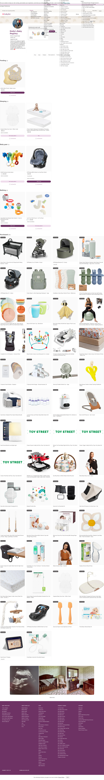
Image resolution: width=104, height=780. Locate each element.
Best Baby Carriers (61, 713)
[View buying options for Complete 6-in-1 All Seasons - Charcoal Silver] (12, 340)
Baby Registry (6, 705)
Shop (40, 705)
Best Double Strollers (61, 731)
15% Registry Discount (6, 719)
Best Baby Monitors (61, 719)
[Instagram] (6, 773)
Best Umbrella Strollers (62, 753)
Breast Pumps (41, 726)
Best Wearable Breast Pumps (63, 755)
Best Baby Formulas (61, 716)
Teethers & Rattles (42, 763)
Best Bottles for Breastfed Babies (64, 724)
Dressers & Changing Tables (43, 741)
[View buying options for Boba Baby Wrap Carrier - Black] (91, 462)
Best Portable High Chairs (62, 738)
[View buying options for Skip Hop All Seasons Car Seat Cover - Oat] (91, 492)
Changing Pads (41, 733)
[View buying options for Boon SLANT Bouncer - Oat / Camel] (91, 401)
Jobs (22, 723)
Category (44, 54)
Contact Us (80, 709)
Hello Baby (23, 721)
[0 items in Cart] (101, 14)
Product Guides (62, 705)
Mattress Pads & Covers (43, 748)
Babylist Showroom (25, 714)
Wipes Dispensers (42, 765)
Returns (79, 713)
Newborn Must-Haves (42, 711)
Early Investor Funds (25, 719)
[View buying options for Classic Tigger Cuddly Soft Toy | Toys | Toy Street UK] (91, 431)
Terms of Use (80, 716)
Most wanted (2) (51, 54)
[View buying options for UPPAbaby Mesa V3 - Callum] (12, 279)
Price (35, 54)
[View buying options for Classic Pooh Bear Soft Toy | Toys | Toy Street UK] (12, 462)
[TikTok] (3, 773)
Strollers (40, 762)
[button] (38, 35)
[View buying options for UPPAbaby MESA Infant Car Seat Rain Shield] (38, 158)
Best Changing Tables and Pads (63, 728)
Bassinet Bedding (42, 719)
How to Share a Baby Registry (7, 718)
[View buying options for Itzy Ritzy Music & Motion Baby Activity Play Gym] (65, 462)
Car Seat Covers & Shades (43, 731)
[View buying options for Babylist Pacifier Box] (38, 492)
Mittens (40, 750)
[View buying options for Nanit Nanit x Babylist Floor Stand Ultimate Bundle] (12, 401)
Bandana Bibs (41, 718)
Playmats (40, 757)
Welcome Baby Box (5, 721)
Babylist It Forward (25, 718)
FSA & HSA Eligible (42, 716)
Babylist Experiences (25, 716)
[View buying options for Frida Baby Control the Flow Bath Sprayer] (38, 643)
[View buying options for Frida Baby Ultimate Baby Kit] (91, 613)
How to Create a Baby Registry (7, 716)
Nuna (39, 753)
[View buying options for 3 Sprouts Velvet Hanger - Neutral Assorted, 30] (38, 370)
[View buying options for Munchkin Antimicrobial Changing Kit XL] (12, 492)
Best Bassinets (60, 723)
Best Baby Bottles (61, 711)
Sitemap (79, 724)
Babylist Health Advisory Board (83, 714)
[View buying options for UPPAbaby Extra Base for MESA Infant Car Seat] (38, 613)
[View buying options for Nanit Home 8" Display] (12, 643)
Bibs (39, 723)
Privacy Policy (80, 718)
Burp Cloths (41, 728)
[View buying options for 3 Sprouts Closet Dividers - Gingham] (12, 370)
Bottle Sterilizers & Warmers (43, 724)
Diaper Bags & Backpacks (43, 736)
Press (23, 726)
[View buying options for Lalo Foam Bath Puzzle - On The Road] (38, 204)
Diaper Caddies (41, 738)
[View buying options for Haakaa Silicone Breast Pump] (91, 552)
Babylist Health (24, 711)
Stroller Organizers (42, 760)
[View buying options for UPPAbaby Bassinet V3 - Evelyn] (65, 248)
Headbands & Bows (42, 743)
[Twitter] (14, 773)
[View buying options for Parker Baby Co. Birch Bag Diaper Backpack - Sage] (38, 279)
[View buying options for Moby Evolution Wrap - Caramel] (65, 552)
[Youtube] (16, 773)
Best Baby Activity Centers (62, 709)
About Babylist (26, 705)
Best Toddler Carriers (61, 743)
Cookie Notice (80, 726)
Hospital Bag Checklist (6, 714)
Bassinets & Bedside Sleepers (44, 721)
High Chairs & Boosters (43, 745)
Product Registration (82, 721)
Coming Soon (41, 709)
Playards (40, 755)
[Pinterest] (11, 773)
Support (80, 705)
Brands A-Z (40, 714)
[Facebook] (8, 773)
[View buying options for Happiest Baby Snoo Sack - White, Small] (12, 115)
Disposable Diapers (42, 740)
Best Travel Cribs (61, 748)
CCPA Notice (80, 723)
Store (39, 54)
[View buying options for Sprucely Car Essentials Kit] (65, 492)
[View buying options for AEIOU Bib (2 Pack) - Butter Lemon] (12, 74)
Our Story (23, 724)
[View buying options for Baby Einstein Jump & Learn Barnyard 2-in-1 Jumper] (38, 340)
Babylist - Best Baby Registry (6, 14)
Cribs (39, 735)
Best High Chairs (61, 733)
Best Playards (60, 736)
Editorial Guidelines (81, 728)
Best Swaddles (60, 741)
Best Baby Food (61, 714)
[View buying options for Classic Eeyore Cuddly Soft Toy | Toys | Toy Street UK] (38, 431)
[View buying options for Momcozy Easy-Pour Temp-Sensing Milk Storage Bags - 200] (65, 521)
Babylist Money (24, 709)
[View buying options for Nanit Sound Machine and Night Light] (12, 431)
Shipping (79, 711)
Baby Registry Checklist (6, 713)
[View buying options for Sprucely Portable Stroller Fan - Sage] (65, 370)
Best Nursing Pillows (61, 735)
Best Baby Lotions (61, 718)
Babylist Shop (24, 713)
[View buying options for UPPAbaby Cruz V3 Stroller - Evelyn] (38, 248)
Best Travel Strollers (61, 750)
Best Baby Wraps (61, 721)
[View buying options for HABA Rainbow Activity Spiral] (12, 158)
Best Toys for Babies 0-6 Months (63, 745)
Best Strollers (60, 740)
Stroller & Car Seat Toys (43, 758)
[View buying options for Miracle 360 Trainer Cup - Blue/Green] (38, 310)
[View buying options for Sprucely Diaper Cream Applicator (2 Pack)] (65, 613)
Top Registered (41, 713)
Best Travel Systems (61, 752)
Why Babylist (4, 711)
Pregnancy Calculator (61, 757)
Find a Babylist (4, 709)
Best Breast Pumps (61, 726)
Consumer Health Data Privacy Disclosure (85, 719)
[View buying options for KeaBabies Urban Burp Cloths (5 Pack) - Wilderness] (65, 279)
